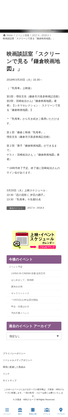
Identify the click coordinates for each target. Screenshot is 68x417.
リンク (6, 373)
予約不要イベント (20, 313)
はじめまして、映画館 (22, 280)
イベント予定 (15, 267)
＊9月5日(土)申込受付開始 (24, 300)
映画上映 (33, 414)
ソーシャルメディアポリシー (17, 360)
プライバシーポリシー (14, 353)
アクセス (61, 414)
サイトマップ (9, 380)
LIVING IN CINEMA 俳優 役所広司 (28, 273)
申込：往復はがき (20, 306)
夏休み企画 (16, 286)
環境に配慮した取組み (14, 367)
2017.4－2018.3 (35, 208)
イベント (47, 414)
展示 (20, 414)
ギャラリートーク (20, 293)
